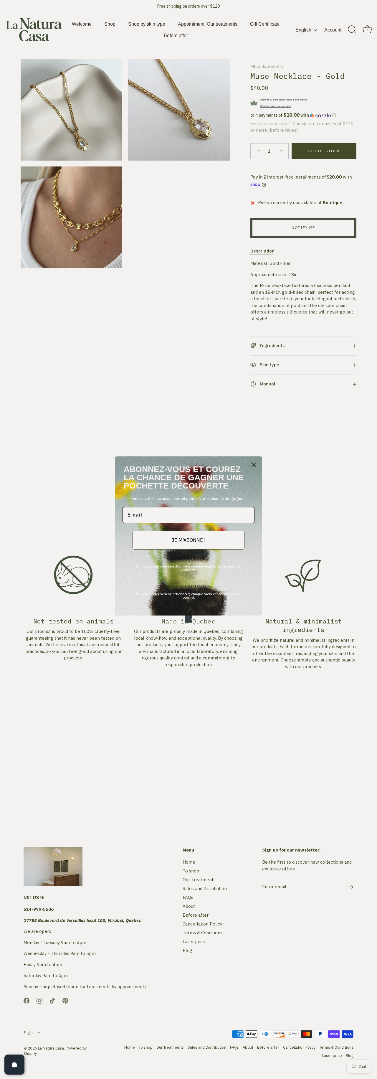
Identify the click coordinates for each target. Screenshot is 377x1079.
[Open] (14, 1065)
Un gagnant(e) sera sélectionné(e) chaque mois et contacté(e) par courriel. (188, 568)
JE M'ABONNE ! (188, 540)
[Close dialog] (254, 464)
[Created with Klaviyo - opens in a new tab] (188, 619)
